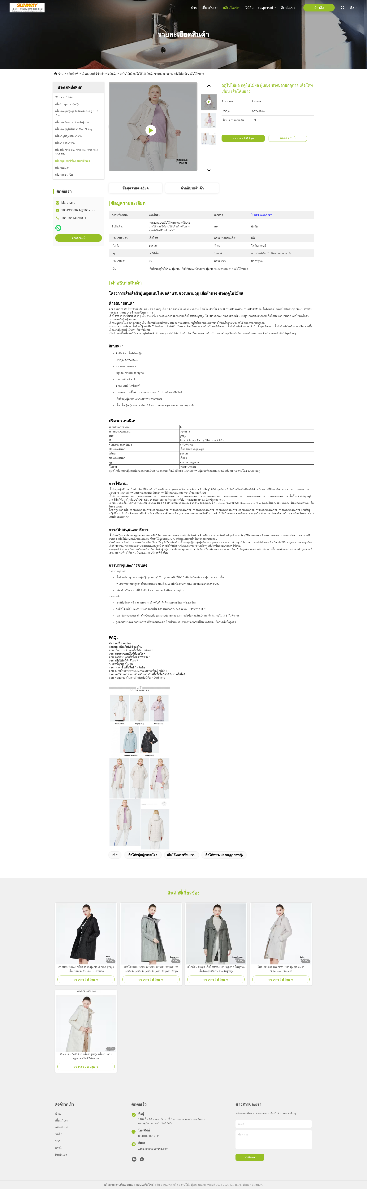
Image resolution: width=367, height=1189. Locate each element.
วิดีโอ (249, 8)
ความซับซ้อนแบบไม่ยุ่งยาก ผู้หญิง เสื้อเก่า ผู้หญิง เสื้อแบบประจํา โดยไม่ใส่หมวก (86, 969)
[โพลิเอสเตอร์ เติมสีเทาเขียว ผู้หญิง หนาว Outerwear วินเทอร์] (281, 934)
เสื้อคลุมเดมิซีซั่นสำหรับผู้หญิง (99, 73)
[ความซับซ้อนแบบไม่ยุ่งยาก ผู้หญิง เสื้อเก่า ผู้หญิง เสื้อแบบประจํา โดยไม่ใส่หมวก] (86, 934)
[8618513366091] (142, 1160)
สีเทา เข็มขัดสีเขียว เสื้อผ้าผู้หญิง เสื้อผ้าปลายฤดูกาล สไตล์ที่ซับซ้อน (86, 1056)
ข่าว (58, 1141)
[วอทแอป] (58, 228)
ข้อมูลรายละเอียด (135, 188)
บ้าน (194, 8)
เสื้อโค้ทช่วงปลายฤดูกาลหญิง (224, 855)
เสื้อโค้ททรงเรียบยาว (181, 855)
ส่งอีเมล (250, 1157)
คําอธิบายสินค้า (192, 188)
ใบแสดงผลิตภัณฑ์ (261, 215)
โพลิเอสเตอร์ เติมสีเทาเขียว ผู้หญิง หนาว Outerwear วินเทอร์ (280, 969)
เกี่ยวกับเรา (210, 8)
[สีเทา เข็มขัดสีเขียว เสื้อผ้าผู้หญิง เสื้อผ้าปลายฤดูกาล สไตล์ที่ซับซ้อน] (86, 1020)
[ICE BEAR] (27, 7)
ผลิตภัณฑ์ (230, 8)
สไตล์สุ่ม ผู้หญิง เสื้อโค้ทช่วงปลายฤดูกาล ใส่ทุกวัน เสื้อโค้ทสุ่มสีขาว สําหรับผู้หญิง (216, 969)
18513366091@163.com (78, 210)
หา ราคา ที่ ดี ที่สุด (243, 138)
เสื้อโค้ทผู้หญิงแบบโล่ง (142, 855)
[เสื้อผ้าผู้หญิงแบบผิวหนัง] (153, 126)
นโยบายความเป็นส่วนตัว (118, 1184)
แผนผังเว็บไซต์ (144, 1184)
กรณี (58, 1148)
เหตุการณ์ (265, 8)
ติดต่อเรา (288, 8)
